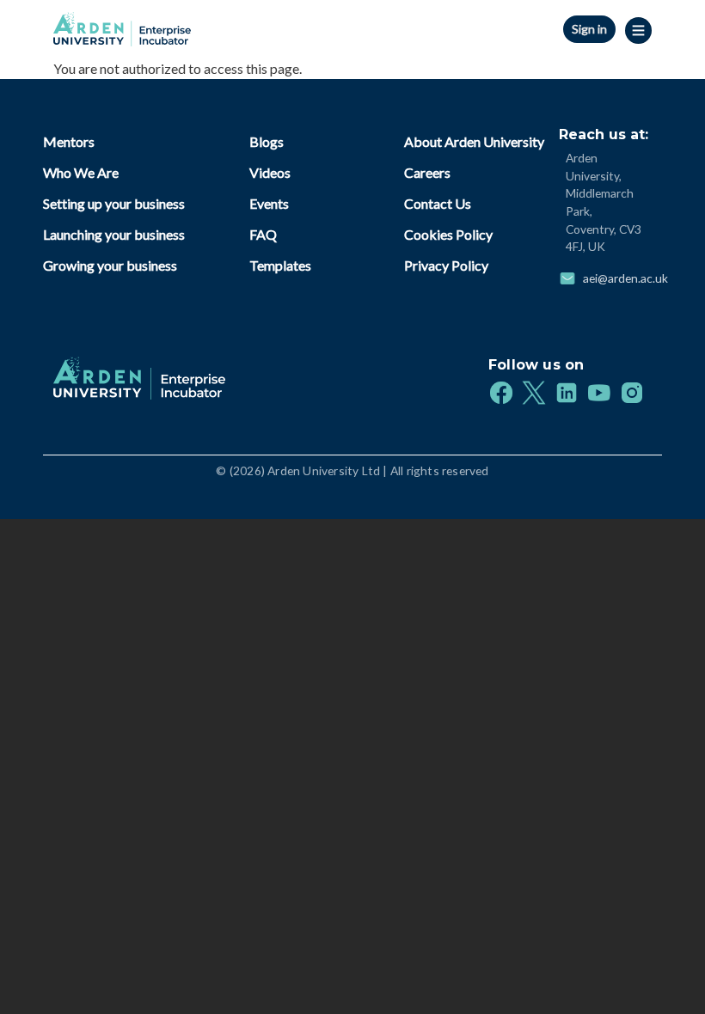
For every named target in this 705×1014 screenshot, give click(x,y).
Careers (427, 172)
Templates (280, 265)
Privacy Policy (446, 265)
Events (269, 203)
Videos (270, 172)
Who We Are (81, 172)
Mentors (69, 141)
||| (640, 30)
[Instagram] (632, 391)
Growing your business (110, 265)
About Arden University (474, 141)
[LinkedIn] (566, 391)
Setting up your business (114, 203)
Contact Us (437, 203)
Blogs (266, 141)
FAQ (263, 234)
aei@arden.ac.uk (625, 278)
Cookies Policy (448, 234)
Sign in (589, 28)
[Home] (122, 25)
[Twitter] (534, 391)
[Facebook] (501, 391)
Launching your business (114, 234)
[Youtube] (599, 391)
